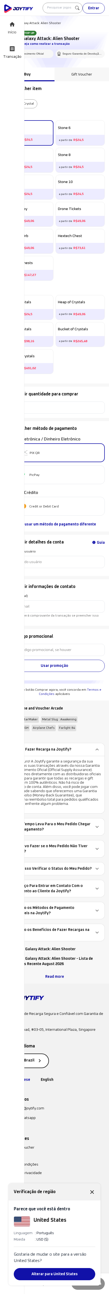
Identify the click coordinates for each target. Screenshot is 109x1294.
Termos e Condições (21, 1164)
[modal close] (92, 1191)
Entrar (93, 8)
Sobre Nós (12, 1156)
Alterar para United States (54, 1274)
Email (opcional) (16, 596)
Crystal (29, 103)
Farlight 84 (67, 728)
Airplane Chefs (44, 728)
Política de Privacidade (23, 1173)
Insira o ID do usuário (20, 551)
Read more (54, 977)
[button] (54, 749)
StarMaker (30, 719)
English (47, 1080)
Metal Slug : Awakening (59, 719)
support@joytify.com (27, 1108)
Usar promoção (54, 666)
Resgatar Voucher (19, 1147)
